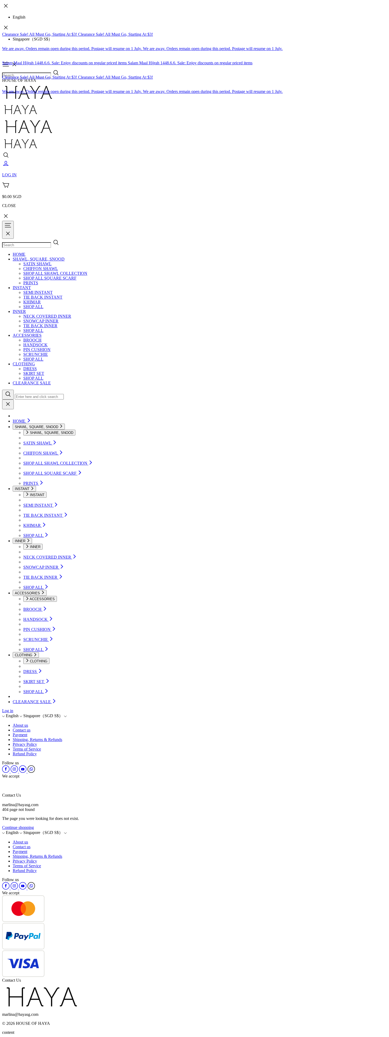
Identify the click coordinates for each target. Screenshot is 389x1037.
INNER (19, 311)
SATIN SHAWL (37, 264)
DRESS (30, 368)
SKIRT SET (33, 373)
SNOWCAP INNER (40, 321)
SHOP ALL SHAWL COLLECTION (55, 273)
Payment (20, 735)
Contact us (21, 730)
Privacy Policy (25, 744)
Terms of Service (27, 749)
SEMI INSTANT (38, 292)
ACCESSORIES (27, 335)
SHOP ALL (33, 306)
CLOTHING (24, 364)
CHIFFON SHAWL (40, 268)
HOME (19, 254)
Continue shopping (18, 827)
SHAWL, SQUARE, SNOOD (39, 259)
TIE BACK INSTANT (42, 297)
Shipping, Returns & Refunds (37, 739)
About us (20, 725)
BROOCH (32, 340)
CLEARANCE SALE (32, 383)
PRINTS (30, 283)
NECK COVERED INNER (47, 316)
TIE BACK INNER (40, 326)
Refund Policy (25, 754)
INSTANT (22, 287)
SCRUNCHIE (35, 354)
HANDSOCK (35, 345)
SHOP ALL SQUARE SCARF (49, 278)
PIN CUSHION (37, 349)
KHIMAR (32, 302)
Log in (7, 710)
